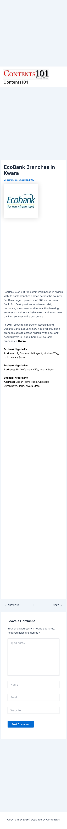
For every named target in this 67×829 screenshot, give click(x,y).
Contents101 (15, 82)
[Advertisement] (33, 33)
